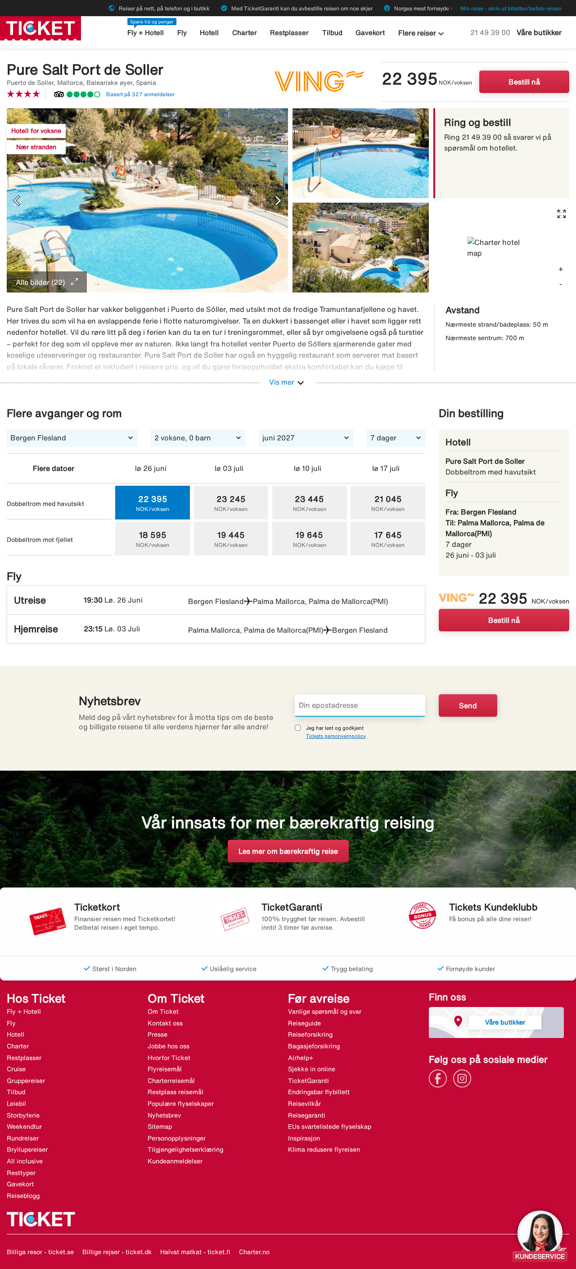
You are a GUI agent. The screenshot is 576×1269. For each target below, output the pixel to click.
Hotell (209, 32)
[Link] (440, 1077)
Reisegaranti (306, 1115)
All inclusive (25, 1161)
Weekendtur (24, 1126)
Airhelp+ (300, 1058)
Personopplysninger (177, 1138)
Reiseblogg (23, 1196)
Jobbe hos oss (168, 1046)
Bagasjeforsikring (314, 1046)
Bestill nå (524, 81)
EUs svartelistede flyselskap (329, 1126)
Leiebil (16, 1103)
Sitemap (160, 1126)
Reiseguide (304, 1023)
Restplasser (289, 32)
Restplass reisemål (175, 1092)
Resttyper (21, 1173)
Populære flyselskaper (181, 1103)
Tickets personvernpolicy (336, 735)
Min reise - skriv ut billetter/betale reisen (511, 8)
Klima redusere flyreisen (324, 1149)
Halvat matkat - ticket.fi (195, 1252)
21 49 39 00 (491, 32)
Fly (182, 32)
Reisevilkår (304, 1103)
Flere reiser (422, 33)
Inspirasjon (304, 1138)
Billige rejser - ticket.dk (117, 1252)
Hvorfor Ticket (169, 1058)
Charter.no (254, 1252)
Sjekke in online (311, 1069)
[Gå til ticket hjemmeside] (40, 27)
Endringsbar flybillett (319, 1092)
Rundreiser (23, 1138)
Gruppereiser (26, 1081)
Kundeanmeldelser (175, 1161)
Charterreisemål (171, 1081)
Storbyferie (23, 1115)
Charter (244, 32)
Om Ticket (163, 1011)
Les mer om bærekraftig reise (288, 851)
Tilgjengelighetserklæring (185, 1149)
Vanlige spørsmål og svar (324, 1011)
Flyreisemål (165, 1069)
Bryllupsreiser (27, 1149)
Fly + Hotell (145, 32)
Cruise (16, 1069)
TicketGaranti (308, 1081)
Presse (157, 1034)
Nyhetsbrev (164, 1115)
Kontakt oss (165, 1023)
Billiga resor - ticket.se (40, 1252)
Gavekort (370, 32)
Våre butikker (539, 32)
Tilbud (332, 32)
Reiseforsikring (310, 1034)
